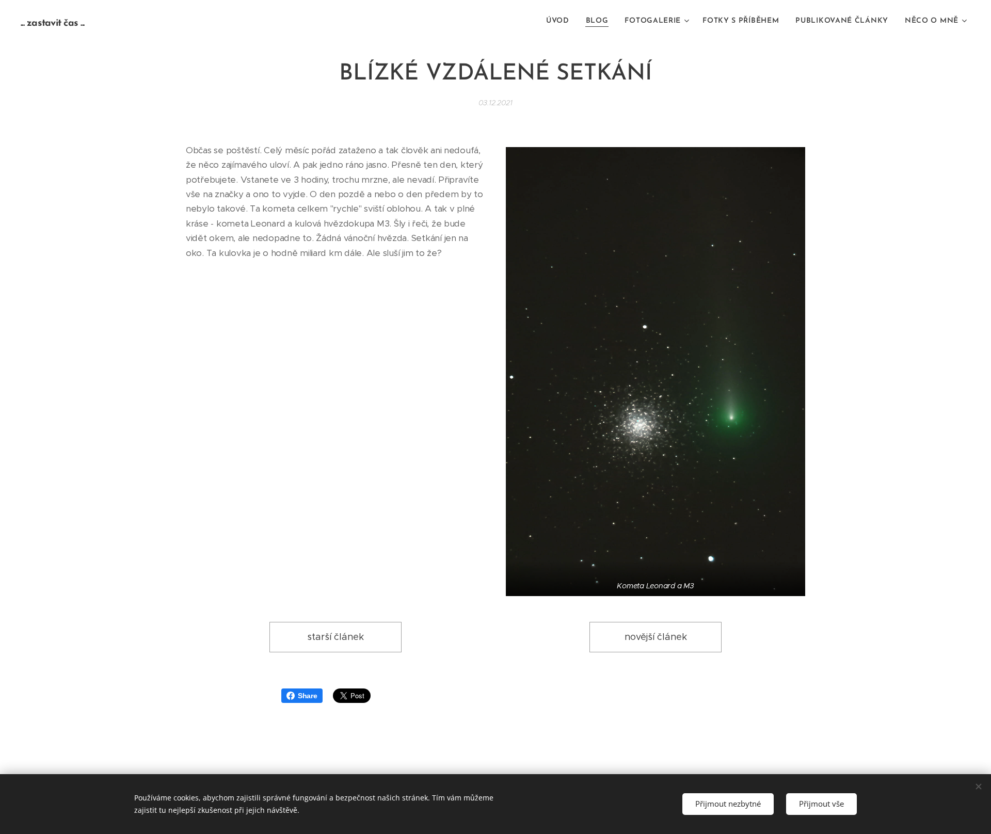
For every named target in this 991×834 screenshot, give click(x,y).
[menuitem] (561, 21)
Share (307, 696)
